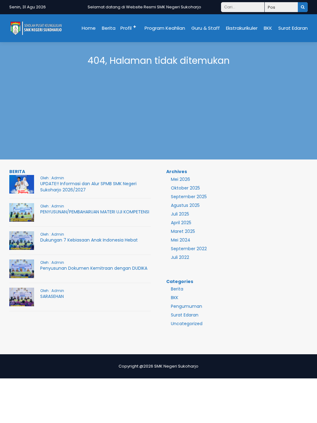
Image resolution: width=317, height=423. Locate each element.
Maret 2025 (183, 231)
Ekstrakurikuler (242, 28)
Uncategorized (186, 324)
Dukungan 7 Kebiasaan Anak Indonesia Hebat (89, 240)
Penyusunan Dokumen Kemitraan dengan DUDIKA (93, 268)
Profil (126, 28)
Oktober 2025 (185, 188)
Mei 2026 (180, 179)
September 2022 (189, 249)
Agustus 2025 (185, 205)
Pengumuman (186, 306)
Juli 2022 (180, 257)
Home (89, 28)
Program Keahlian (165, 28)
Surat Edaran (293, 28)
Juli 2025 (180, 214)
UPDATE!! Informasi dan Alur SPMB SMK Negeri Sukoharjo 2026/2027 (88, 187)
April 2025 (181, 223)
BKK (268, 28)
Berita (108, 28)
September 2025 (189, 197)
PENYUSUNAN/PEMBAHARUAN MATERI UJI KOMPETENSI (94, 212)
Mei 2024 (180, 240)
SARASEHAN (52, 296)
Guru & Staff (205, 28)
